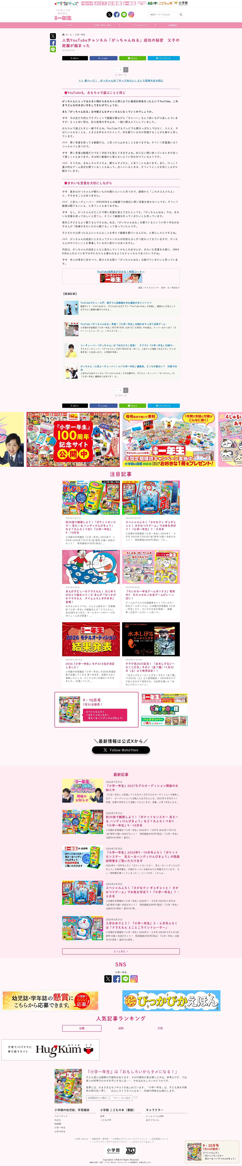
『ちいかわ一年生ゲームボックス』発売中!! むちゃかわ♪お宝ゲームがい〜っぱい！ (150, 595)
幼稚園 (57, 1124)
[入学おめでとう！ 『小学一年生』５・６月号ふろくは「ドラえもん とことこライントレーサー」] (82, 928)
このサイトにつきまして (142, 1142)
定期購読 (172, 25)
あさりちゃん (152, 1120)
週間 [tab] (121, 1028)
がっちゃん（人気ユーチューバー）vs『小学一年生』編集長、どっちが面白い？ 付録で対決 (129, 368)
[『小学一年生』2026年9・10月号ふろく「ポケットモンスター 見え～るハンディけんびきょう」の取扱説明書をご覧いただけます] (82, 857)
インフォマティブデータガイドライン (109, 1142)
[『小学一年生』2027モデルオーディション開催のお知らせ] (82, 791)
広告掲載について (160, 1139)
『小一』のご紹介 (121, 1098)
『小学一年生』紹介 (102, 25)
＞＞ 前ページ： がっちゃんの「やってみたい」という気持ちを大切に (120, 80)
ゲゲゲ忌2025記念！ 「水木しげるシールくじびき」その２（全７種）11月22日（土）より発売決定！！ (150, 667)
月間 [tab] (160, 1028)
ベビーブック (61, 1116)
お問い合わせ (82, 1139)
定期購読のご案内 (97, 1098)
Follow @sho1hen (124, 750)
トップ (68, 25)
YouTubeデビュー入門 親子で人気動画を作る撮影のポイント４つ (116, 303)
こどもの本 (105, 1120)
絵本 (102, 1116)
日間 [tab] (81, 1028)
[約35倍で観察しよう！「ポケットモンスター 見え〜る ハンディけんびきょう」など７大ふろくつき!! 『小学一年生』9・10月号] (82, 822)
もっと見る (121, 951)
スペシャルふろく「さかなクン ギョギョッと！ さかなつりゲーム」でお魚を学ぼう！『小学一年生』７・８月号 (151, 525)
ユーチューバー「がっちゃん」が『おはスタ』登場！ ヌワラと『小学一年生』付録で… (128, 345)
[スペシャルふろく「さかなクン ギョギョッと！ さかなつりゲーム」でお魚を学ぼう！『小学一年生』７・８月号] (82, 893)
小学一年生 (60, 1127)
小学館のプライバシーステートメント (130, 1139)
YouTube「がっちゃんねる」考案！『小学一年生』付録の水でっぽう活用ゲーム (123, 324)
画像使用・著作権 (100, 1139)
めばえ (57, 1120)
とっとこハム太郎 (155, 1116)
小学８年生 (60, 1131)
